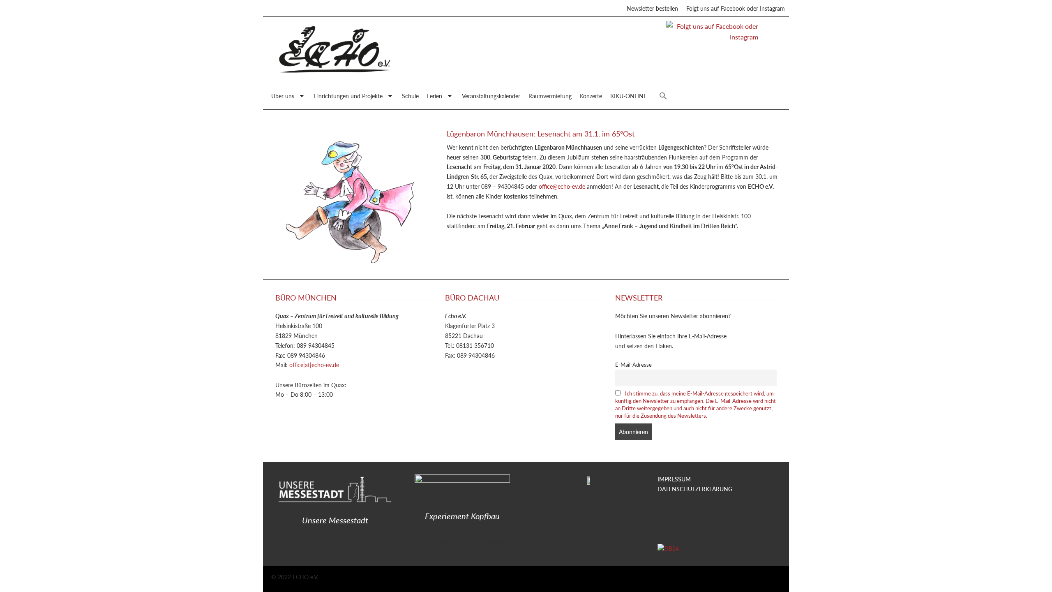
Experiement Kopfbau (462, 516)
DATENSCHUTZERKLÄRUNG (695, 489)
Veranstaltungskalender (491, 96)
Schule (410, 96)
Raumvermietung (550, 96)
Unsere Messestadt (335, 520)
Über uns (282, 96)
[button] (663, 95)
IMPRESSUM (674, 479)
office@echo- (555, 186)
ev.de (578, 186)
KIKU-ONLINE (628, 96)
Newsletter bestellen (652, 8)
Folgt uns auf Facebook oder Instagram (735, 8)
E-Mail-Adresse (633, 364)
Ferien (434, 96)
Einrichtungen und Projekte (348, 96)
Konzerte (591, 96)
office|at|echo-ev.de (314, 365)
